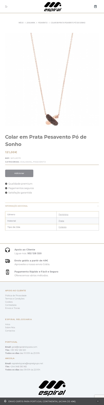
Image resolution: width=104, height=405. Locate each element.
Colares (62, 227)
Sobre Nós (10, 327)
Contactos (10, 331)
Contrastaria (10, 305)
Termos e (9, 298)
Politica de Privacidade (16, 295)
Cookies (9, 302)
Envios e (9, 308)
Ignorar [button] (98, 401)
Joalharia (26, 162)
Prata (61, 221)
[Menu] (6, 6)
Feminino (63, 214)
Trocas (17, 308)
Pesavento (39, 162)
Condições (19, 298)
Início (7, 324)
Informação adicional (16, 206)
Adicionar (19, 173)
